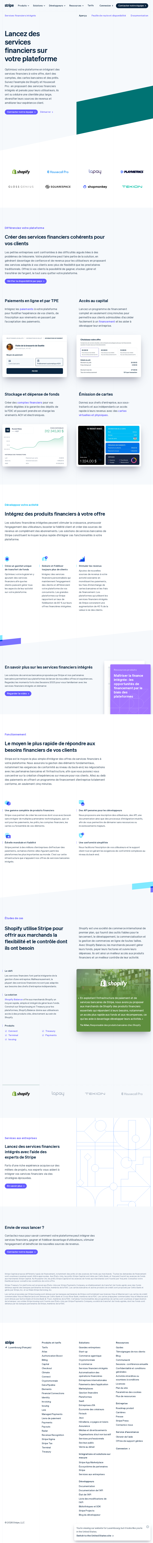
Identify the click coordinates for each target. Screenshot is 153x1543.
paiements (27, 309)
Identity (46, 1397)
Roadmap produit (125, 1408)
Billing (45, 1359)
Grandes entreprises (89, 1347)
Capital (45, 1364)
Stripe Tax (47, 1443)
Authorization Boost (52, 1355)
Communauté (123, 1359)
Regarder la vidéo (17, 693)
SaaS (81, 1400)
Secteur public (86, 1442)
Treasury (50, 1030)
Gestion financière (88, 1392)
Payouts (46, 1426)
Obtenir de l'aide (124, 1436)
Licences (120, 1383)
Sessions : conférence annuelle (132, 1364)
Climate (46, 1372)
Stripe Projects (86, 1510)
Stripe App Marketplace (91, 1462)
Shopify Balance (14, 999)
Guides (119, 1347)
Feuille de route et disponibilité (109, 15)
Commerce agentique (90, 1355)
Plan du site (122, 1387)
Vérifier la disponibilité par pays (24, 280)
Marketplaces (86, 1388)
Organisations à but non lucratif (95, 1434)
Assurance (84, 1425)
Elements (47, 1389)
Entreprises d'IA (87, 1405)
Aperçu (83, 15)
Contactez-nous (124, 1424)
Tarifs (91, 5)
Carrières (121, 1412)
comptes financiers (29, 402)
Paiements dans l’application (93, 1384)
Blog (118, 1355)
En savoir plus (14, 1185)
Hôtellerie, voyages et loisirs (93, 1421)
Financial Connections (53, 1393)
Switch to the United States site (93, 1535)
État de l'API (85, 1494)
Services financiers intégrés (93, 1368)
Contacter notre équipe (131, 5)
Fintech (83, 1413)
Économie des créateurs (91, 1409)
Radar (45, 1430)
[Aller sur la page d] (8, 1343)
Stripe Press (122, 1420)
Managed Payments (52, 1414)
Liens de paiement (51, 1418)
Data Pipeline (48, 1384)
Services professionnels (91, 1438)
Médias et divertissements (93, 1430)
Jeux (81, 1417)
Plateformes (85, 1396)
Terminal (13, 1035)
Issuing (12, 1039)
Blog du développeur (89, 1514)
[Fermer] (147, 1527)
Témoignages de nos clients (130, 1351)
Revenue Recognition (53, 1434)
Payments (51, 1035)
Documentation (139, 15)
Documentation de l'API (91, 1490)
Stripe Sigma (48, 1439)
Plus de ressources (126, 1396)
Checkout (47, 1368)
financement (107, 321)
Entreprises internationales (93, 1380)
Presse (119, 1416)
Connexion (105, 5)
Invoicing (46, 1401)
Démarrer (45, 111)
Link (44, 1409)
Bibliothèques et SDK (90, 1506)
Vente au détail (86, 1446)
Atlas (44, 1351)
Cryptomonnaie (50, 1380)
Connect (13, 1030)
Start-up (83, 1351)
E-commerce (85, 1364)
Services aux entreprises (92, 1474)
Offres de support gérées (129, 1440)
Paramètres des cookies (128, 1392)
